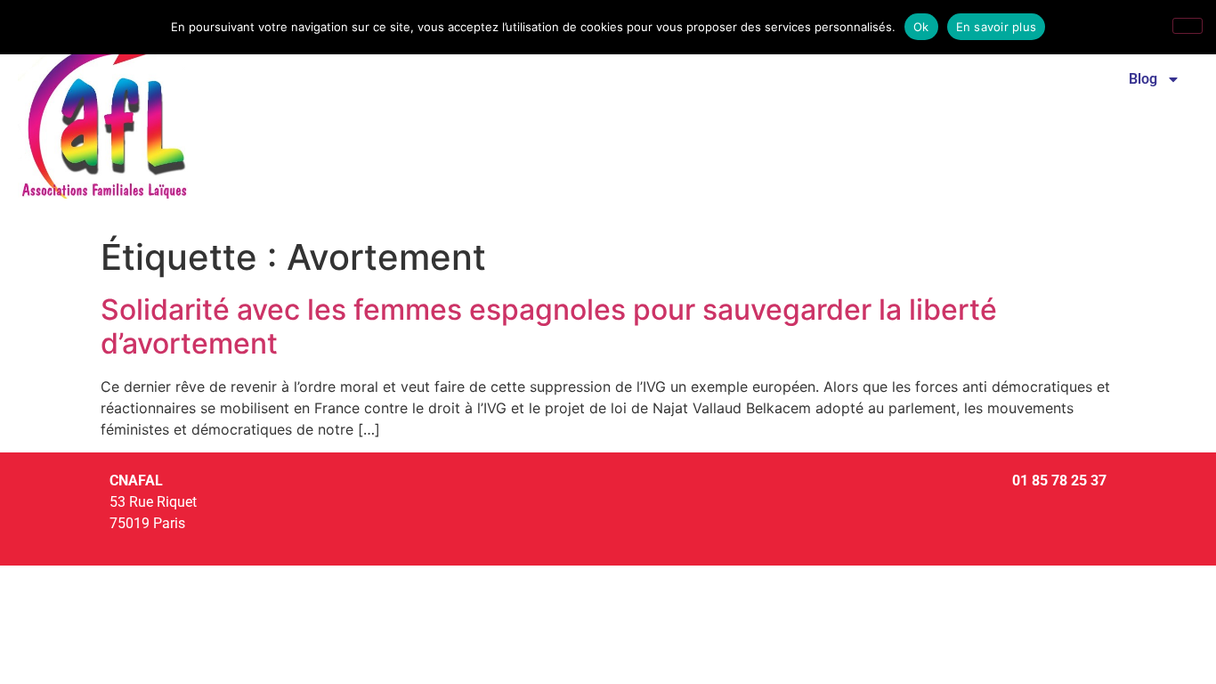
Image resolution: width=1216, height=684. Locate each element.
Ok (921, 27)
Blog (1143, 78)
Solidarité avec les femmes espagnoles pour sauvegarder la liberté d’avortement (549, 326)
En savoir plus (996, 27)
